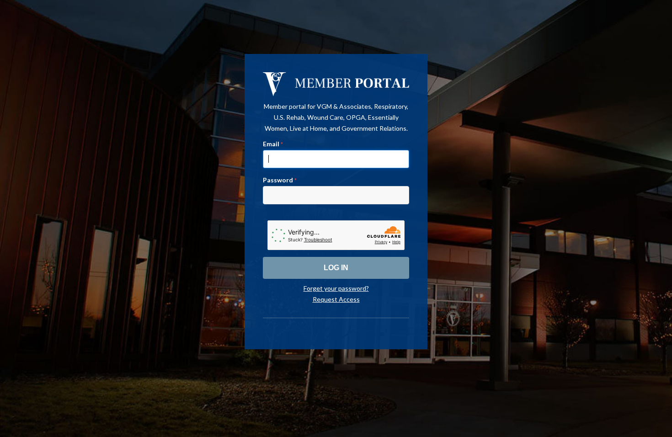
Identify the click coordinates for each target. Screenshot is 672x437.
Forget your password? (336, 288)
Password (280, 180)
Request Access (336, 299)
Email (273, 144)
